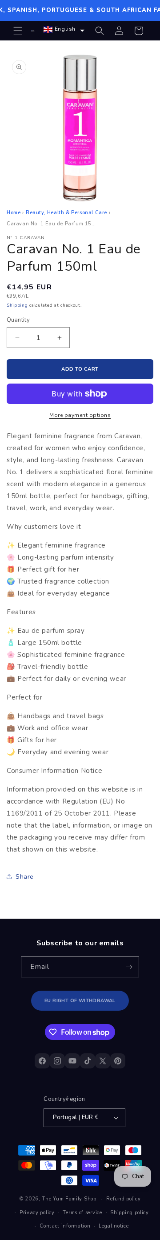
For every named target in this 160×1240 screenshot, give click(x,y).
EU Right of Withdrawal (80, 1000)
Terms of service (82, 1212)
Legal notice (113, 1226)
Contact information (65, 1226)
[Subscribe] (129, 966)
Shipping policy (129, 1212)
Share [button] (25, 876)
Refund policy (123, 1199)
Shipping (17, 305)
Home (13, 212)
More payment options (80, 415)
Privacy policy (37, 1212)
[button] (18, 30)
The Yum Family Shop (69, 1199)
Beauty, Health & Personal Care (66, 212)
